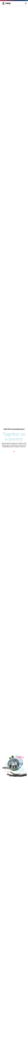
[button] (25, 3)
